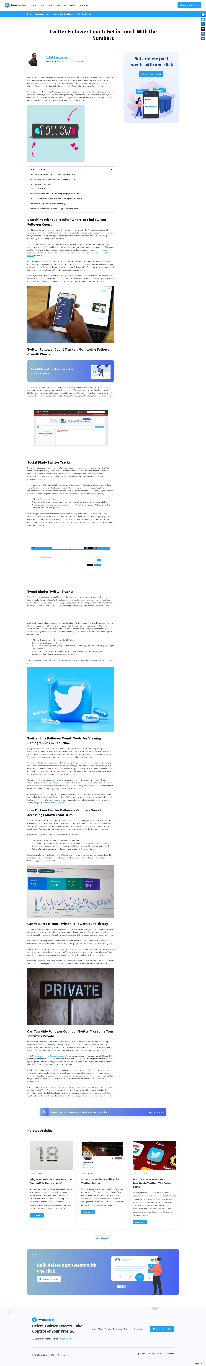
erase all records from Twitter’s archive (65, 1087)
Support (72, 5)
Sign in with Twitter (191, 5)
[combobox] (198, 1363)
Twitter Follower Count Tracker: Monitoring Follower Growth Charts (53, 179)
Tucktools (46, 803)
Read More (35, 1215)
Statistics (84, 5)
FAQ (137, 1353)
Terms (143, 1353)
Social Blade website (47, 499)
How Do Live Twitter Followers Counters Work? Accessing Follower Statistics (56, 199)
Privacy (152, 1353)
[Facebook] (203, 14)
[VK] (203, 33)
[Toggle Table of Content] (109, 170)
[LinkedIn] (203, 24)
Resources (61, 5)
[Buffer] (203, 29)
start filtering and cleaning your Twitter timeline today (89, 1096)
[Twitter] (203, 19)
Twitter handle (91, 751)
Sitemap (170, 1353)
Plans (41, 5)
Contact (160, 1353)
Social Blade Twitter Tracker (42, 184)
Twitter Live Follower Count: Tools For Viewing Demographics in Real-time (55, 194)
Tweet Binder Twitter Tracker (42, 189)
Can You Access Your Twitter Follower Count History (47, 204)
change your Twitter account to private (52, 1056)
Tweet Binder (33, 597)
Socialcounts (59, 803)
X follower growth (48, 783)
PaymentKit (66, 1338)
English (196, 1364)
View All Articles (103, 1238)
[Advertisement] (70, 615)
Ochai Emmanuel (57, 57)
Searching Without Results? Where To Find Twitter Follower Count (52, 174)
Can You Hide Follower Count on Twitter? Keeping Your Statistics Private (55, 209)
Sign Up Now (154, 1112)
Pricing (50, 5)
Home (33, 5)
